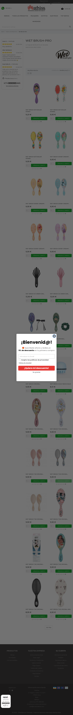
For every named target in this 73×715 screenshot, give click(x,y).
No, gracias (36, 372)
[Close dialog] (54, 336)
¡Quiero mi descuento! (36, 368)
